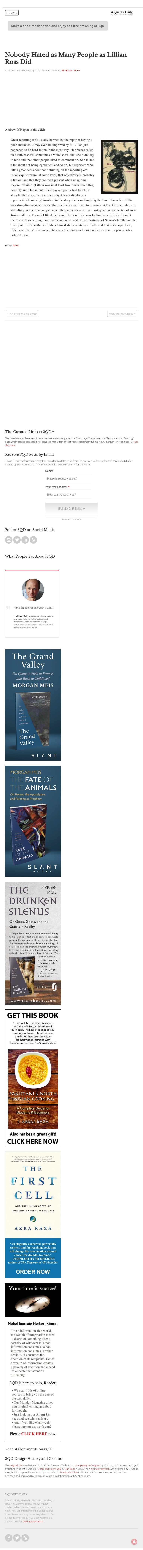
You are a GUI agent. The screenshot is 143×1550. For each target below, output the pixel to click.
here (16, 245)
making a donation (33, 1521)
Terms (69, 519)
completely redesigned (88, 1465)
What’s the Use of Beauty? (121, 313)
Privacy (78, 519)
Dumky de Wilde (69, 1472)
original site (16, 1465)
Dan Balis (70, 1468)
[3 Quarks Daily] (122, 14)
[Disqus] (71, 367)
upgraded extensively (49, 1468)
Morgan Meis (71, 70)
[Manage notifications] (134, 1542)
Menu (14, 13)
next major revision (99, 1468)
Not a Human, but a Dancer (23, 313)
